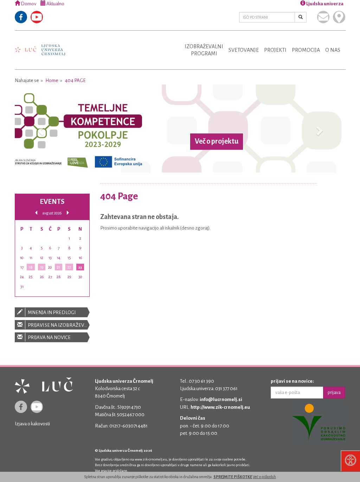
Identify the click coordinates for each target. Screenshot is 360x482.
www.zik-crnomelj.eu (151, 459)
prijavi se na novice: (292, 381)
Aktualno (55, 3)
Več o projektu (216, 141)
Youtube (37, 17)
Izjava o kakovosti (32, 423)
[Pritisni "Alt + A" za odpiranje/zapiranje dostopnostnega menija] (350, 460)
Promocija (306, 50)
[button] (39, 128)
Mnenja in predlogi (51, 312)
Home (51, 80)
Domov (28, 3)
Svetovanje (244, 50)
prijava (334, 392)
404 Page (75, 80)
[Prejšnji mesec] (36, 213)
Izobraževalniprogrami (204, 50)
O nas (332, 50)
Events (52, 201)
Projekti (275, 50)
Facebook (21, 17)
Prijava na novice (49, 337)
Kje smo (339, 17)
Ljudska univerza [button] (324, 3)
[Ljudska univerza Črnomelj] (40, 45)
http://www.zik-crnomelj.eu (220, 407)
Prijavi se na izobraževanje (58, 325)
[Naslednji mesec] (68, 213)
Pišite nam (323, 17)
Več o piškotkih (264, 477)
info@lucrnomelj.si (221, 399)
